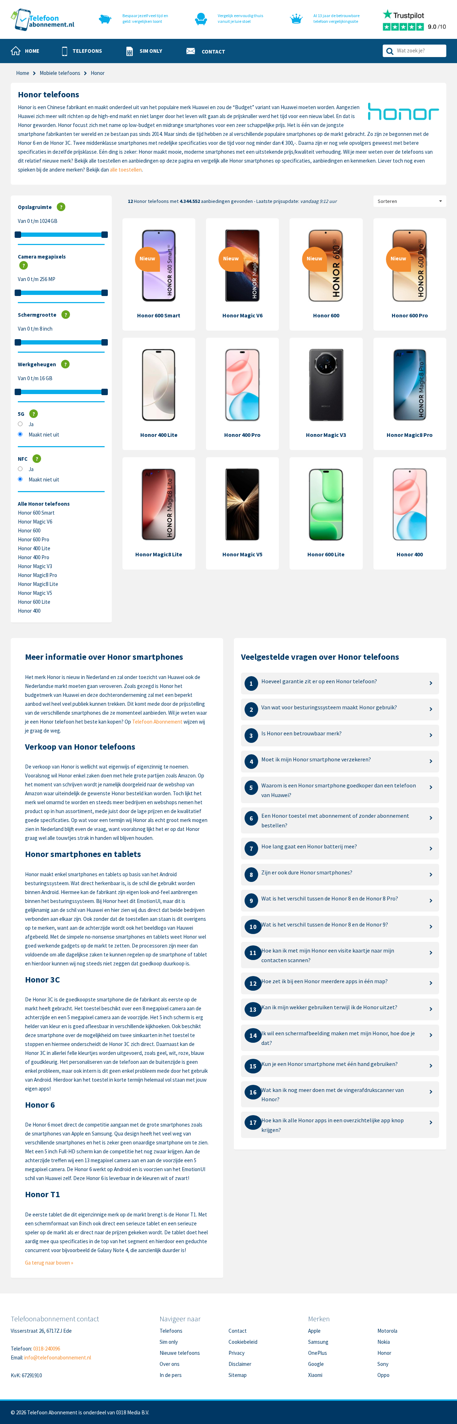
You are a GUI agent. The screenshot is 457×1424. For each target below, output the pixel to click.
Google (316, 1364)
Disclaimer (239, 1364)
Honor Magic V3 (35, 566)
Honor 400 (29, 610)
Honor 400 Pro (33, 557)
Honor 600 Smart (36, 512)
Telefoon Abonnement (157, 721)
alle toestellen (126, 169)
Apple (314, 1330)
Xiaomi (315, 1375)
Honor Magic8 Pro (37, 575)
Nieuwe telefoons (180, 1352)
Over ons (170, 1364)
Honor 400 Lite (34, 548)
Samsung (318, 1341)
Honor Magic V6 (35, 521)
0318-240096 (46, 1348)
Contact (237, 1330)
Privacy (236, 1352)
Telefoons (171, 1330)
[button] (82, 51)
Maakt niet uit (44, 434)
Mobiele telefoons (60, 73)
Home (22, 73)
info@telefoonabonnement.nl (57, 1357)
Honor (384, 1352)
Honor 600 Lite (34, 601)
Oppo (383, 1375)
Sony (382, 1364)
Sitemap (237, 1375)
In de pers (171, 1375)
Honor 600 (29, 530)
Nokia (383, 1341)
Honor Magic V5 (35, 592)
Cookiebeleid (242, 1341)
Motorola (387, 1330)
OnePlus (317, 1352)
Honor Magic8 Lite (38, 584)
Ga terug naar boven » (49, 1262)
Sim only (169, 1341)
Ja (31, 424)
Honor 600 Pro (33, 539)
